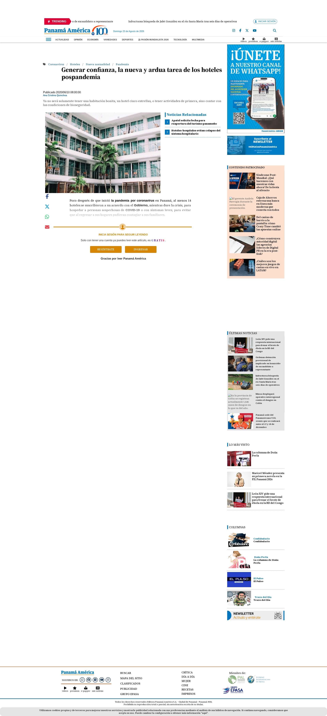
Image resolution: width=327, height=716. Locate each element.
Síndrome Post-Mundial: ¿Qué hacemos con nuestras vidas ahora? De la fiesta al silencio (267, 182)
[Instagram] (233, 31)
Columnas (237, 527)
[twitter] (247, 31)
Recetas (187, 689)
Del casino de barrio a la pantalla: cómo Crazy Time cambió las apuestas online (268, 223)
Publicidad (128, 689)
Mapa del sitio (131, 678)
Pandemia (122, 64)
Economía (93, 40)
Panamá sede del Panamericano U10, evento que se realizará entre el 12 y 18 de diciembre (268, 421)
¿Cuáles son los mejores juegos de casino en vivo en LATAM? (268, 265)
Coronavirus (56, 64)
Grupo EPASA (129, 694)
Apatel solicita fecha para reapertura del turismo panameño (194, 121)
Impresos (188, 694)
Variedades (110, 40)
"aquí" (204, 713)
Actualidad (62, 40)
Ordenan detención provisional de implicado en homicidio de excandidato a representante (268, 363)
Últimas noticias (243, 333)
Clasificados (130, 683)
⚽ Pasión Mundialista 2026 (153, 40)
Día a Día (188, 677)
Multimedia (198, 40)
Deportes (127, 40)
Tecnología (180, 40)
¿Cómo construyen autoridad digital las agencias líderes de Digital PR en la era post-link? (268, 246)
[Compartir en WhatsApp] (47, 217)
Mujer (186, 681)
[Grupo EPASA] (233, 693)
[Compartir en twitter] (47, 206)
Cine (185, 685)
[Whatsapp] (82, 680)
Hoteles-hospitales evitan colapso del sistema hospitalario (195, 131)
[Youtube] (254, 31)
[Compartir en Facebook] (47, 196)
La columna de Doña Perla (264, 454)
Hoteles (75, 64)
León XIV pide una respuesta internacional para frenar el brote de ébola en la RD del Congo (268, 345)
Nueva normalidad (98, 64)
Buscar (125, 673)
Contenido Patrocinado (247, 167)
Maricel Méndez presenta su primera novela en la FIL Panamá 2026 (268, 476)
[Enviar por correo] (47, 228)
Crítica (187, 672)
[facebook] (240, 31)
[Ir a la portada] (67, 31)
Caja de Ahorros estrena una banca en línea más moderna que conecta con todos (267, 204)
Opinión (78, 40)
